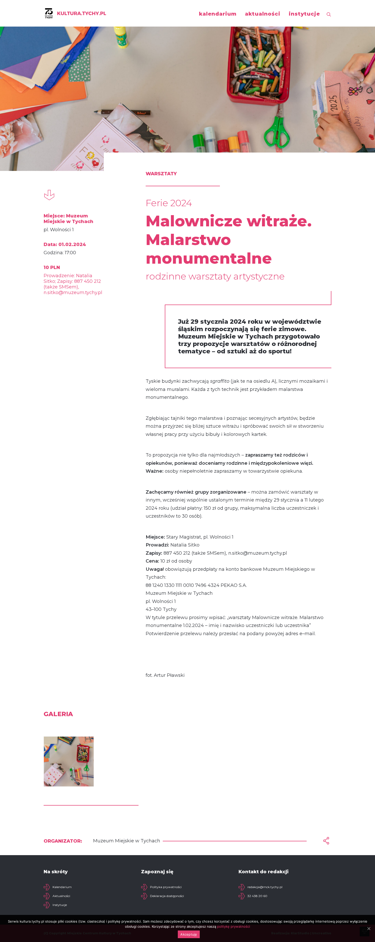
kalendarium (217, 14)
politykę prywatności (233, 926)
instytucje (304, 14)
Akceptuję (188, 934)
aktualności (262, 14)
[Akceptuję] (368, 928)
